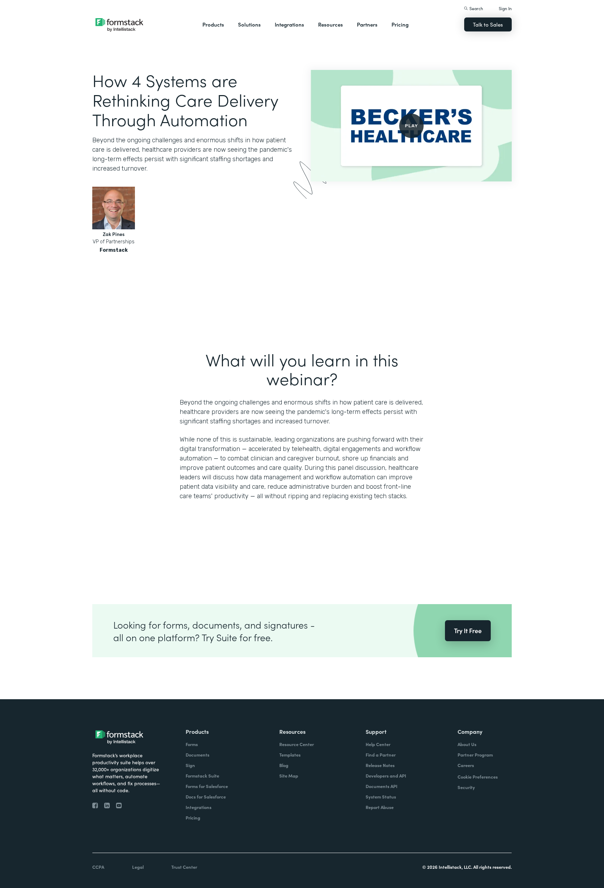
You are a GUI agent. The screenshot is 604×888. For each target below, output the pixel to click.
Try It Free (468, 630)
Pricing (400, 24)
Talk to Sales (488, 24)
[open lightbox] (411, 125)
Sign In (505, 8)
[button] (213, 24)
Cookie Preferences (478, 776)
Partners (367, 24)
